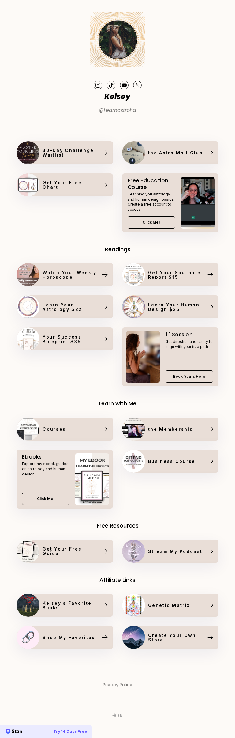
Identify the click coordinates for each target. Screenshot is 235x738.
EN (120, 715)
